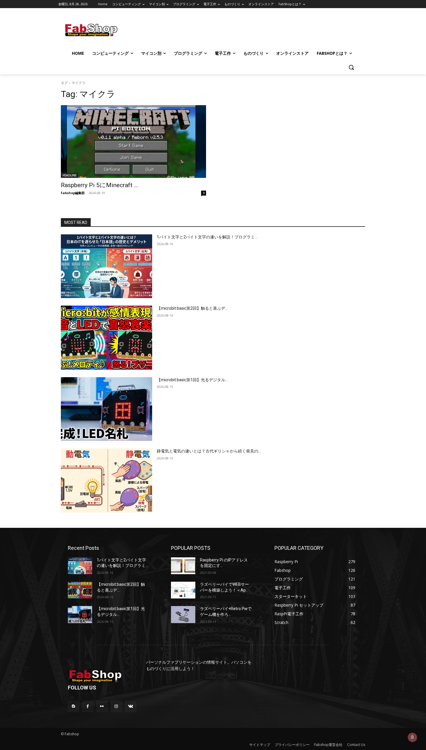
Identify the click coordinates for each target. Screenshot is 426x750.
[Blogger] (73, 706)
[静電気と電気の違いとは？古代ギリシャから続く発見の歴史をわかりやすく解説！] (106, 480)
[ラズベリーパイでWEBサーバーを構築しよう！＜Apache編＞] (183, 590)
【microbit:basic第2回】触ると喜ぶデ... (192, 308)
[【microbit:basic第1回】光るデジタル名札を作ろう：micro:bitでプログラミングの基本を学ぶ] (106, 409)
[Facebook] (87, 706)
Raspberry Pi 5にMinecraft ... (99, 185)
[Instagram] (116, 706)
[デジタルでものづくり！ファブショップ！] (106, 30)
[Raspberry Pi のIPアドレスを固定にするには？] (183, 565)
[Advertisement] (261, 29)
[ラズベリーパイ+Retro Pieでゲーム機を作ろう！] (183, 614)
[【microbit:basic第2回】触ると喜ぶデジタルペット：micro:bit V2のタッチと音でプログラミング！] (106, 338)
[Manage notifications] (412, 737)
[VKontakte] (130, 706)
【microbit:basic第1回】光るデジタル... (192, 379)
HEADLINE (70, 175)
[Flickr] (102, 706)
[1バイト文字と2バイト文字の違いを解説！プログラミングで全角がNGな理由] (106, 266)
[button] (351, 67)
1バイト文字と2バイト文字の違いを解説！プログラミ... (207, 237)
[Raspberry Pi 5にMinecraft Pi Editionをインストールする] (133, 141)
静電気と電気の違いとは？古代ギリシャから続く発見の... (209, 451)
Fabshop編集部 (73, 193)
